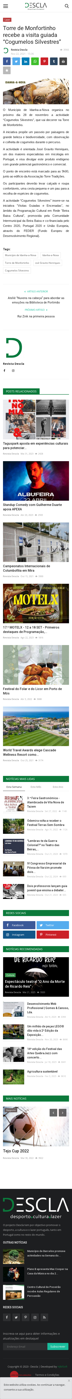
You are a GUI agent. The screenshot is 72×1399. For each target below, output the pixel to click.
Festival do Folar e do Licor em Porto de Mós (32, 691)
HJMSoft (62, 1366)
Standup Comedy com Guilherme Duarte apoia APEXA (32, 507)
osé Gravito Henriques (47, 263)
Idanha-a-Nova (50, 255)
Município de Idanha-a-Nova (20, 255)
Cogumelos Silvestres (17, 270)
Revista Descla (19, 49)
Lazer (7, 19)
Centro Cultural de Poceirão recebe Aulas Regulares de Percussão (44, 1291)
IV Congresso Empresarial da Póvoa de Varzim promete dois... (46, 868)
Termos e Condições (47, 1375)
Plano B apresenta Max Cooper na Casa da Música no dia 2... (47, 1271)
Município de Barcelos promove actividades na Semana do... (46, 1253)
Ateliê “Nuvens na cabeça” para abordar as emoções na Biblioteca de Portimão (36, 300)
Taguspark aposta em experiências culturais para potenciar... (35, 446)
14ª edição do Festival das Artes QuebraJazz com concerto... (44, 1053)
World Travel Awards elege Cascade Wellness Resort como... (29, 752)
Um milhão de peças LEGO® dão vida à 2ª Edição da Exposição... (45, 1030)
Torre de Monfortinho (17, 263)
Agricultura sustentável (42, 1071)
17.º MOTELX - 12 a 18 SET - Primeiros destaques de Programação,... (31, 629)
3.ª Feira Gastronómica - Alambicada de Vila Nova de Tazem (45, 802)
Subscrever (57, 1346)
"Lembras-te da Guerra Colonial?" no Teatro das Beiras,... (43, 845)
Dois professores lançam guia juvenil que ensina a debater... (47, 888)
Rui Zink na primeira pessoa (36, 316)
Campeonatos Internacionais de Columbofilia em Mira (26, 568)
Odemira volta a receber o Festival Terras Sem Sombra (45, 823)
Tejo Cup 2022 (16, 1151)
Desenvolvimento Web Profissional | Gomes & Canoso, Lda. (48, 1008)
